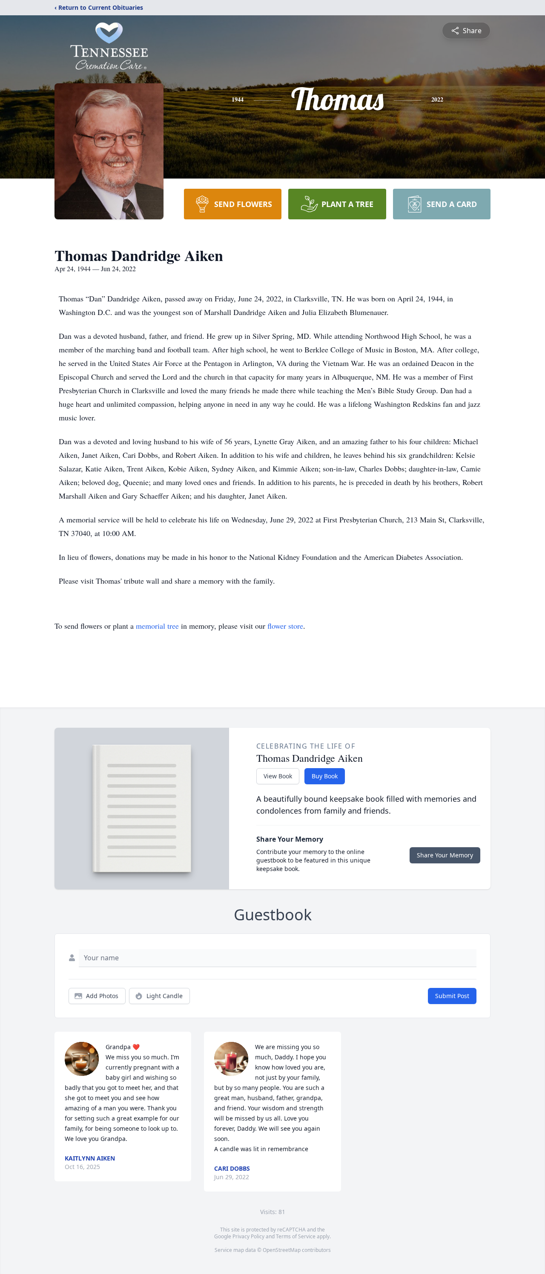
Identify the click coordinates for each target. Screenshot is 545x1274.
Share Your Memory (445, 855)
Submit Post (452, 996)
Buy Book (325, 776)
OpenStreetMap (282, 1250)
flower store (285, 626)
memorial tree (157, 626)
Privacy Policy (248, 1236)
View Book (278, 776)
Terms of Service (296, 1236)
